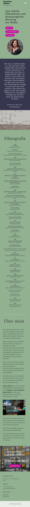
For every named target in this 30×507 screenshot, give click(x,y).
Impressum (5, 494)
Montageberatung (15, 466)
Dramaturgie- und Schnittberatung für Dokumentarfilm (15, 456)
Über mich (9, 28)
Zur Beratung (10, 35)
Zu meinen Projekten (12, 31)
